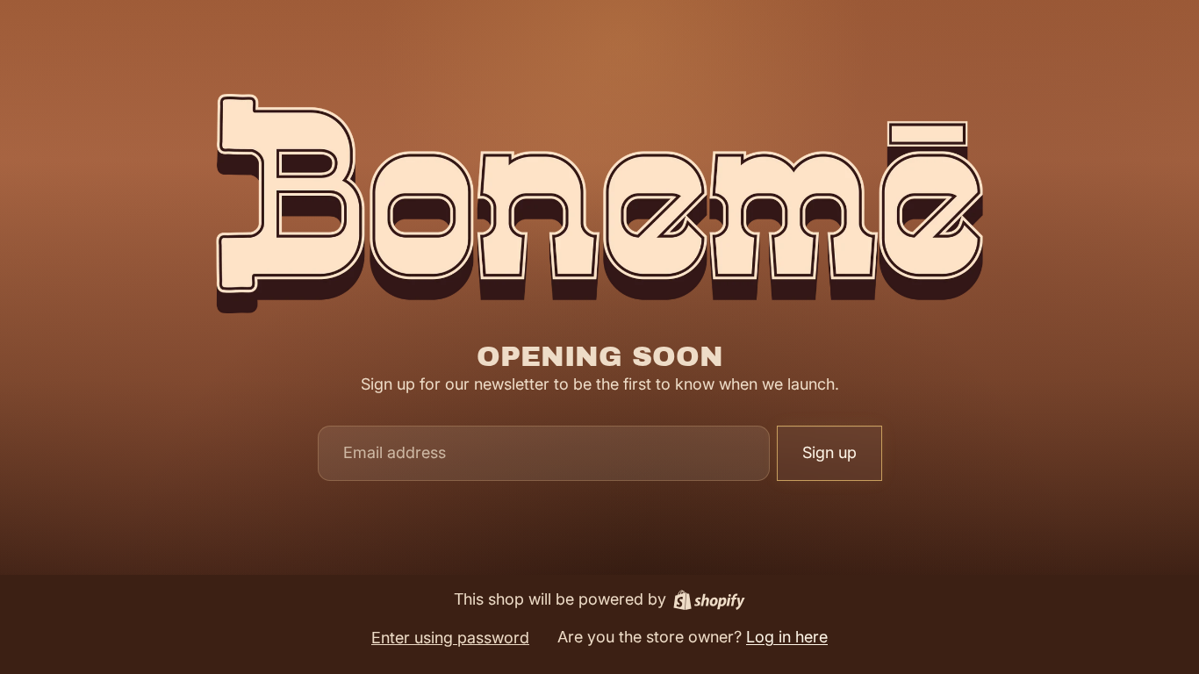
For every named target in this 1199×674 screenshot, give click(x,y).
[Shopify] (709, 600)
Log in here (787, 636)
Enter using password (450, 637)
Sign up (829, 452)
